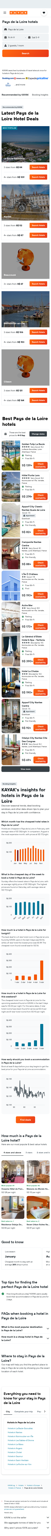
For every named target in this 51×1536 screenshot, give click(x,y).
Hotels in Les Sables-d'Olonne (21, 1440)
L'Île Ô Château (30, 574)
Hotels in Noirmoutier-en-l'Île (20, 1436)
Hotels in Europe (33, 1485)
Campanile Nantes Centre (31, 544)
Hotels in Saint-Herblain (18, 1460)
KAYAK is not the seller (15, 1517)
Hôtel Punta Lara (31, 475)
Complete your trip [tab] (23, 1411)
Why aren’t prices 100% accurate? (21, 1527)
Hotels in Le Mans (15, 1444)
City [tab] (8, 1411)
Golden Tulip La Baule (33, 444)
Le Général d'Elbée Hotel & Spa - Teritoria (33, 638)
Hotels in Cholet (15, 1452)
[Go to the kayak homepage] (18, 12)
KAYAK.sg (11, 1485)
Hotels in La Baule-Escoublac (20, 1428)
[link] (25, 1119)
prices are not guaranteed (14, 1509)
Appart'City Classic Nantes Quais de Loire (33, 508)
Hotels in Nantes (15, 1432)
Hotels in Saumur (15, 1456)
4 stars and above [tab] (12, 1152)
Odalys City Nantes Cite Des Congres (34, 739)
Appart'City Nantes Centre (32, 704)
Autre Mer (27, 605)
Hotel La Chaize (30, 671)
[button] (5, 13)
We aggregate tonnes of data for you (22, 1522)
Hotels (21, 1485)
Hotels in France (14, 1488)
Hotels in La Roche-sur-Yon (19, 1464)
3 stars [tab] (29, 1152)
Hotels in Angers (15, 1448)
